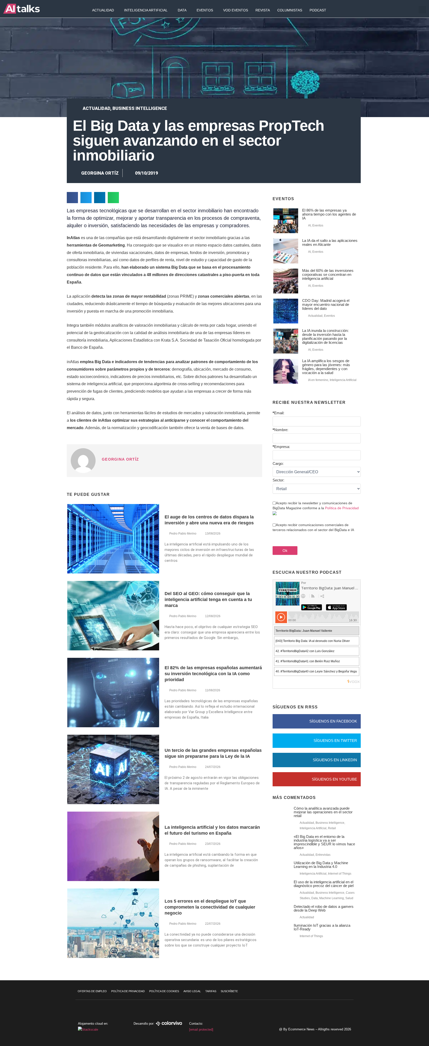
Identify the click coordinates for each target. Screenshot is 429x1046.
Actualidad (103, 10)
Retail (332, 828)
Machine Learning (331, 898)
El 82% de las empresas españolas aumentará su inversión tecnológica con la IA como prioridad (213, 673)
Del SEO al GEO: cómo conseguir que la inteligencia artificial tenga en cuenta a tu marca (208, 599)
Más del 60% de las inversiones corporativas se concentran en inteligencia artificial (328, 274)
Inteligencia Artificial (146, 10)
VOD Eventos (235, 10)
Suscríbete (229, 991)
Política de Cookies (164, 991)
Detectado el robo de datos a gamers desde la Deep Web (324, 908)
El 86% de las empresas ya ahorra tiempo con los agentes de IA (329, 214)
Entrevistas (323, 854)
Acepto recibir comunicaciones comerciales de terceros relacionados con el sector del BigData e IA (313, 527)
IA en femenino (318, 380)
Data (182, 10)
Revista (262, 10)
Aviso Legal (192, 991)
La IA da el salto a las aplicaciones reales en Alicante (330, 242)
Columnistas (289, 10)
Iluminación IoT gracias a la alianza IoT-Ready (322, 927)
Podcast (318, 10)
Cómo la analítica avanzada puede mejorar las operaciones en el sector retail (323, 812)
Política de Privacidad (342, 508)
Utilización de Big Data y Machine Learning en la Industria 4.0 (321, 865)
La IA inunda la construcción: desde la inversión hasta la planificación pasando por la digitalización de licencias (325, 336)
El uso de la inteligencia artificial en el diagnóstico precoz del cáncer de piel (324, 884)
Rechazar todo (398, 1019)
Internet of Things (339, 873)
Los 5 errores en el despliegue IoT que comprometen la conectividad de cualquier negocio (210, 907)
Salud (349, 898)
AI (309, 225)
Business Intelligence (139, 108)
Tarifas (210, 991)
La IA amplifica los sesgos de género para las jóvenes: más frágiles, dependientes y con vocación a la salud (326, 367)
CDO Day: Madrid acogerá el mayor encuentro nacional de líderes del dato (325, 304)
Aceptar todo (399, 1009)
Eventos (205, 10)
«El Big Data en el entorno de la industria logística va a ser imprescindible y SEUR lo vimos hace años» (324, 842)
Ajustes (399, 1030)
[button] (422, 9)
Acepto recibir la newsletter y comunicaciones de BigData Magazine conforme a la (316, 505)
